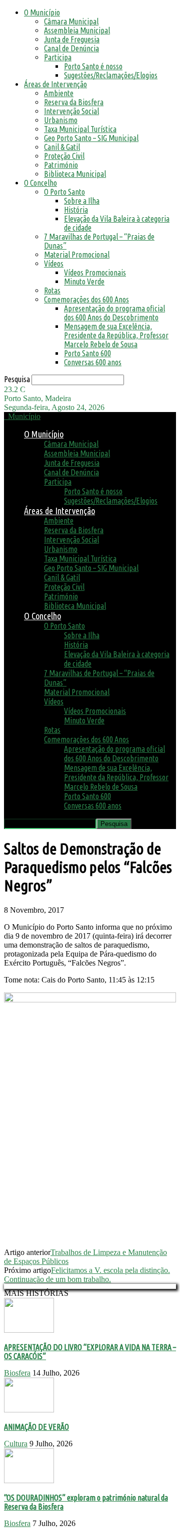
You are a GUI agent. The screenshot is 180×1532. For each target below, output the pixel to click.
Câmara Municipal (71, 21)
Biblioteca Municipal (75, 173)
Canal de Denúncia (71, 48)
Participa (58, 57)
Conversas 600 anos (93, 362)
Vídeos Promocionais (95, 272)
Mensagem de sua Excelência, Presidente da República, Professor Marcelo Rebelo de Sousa (116, 335)
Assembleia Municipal (77, 30)
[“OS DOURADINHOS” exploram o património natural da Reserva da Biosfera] (29, 1480)
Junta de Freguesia (72, 39)
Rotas (52, 290)
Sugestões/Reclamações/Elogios (111, 75)
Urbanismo (61, 120)
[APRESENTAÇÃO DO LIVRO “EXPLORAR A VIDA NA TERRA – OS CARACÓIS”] (29, 1330)
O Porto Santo (64, 191)
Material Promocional (77, 254)
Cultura (16, 1443)
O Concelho (40, 182)
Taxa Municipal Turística (80, 129)
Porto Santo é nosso (93, 66)
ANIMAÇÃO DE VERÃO (36, 1426)
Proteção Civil (64, 155)
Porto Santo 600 (87, 353)
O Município (42, 12)
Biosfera (17, 1373)
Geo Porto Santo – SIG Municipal (91, 138)
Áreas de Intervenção (55, 84)
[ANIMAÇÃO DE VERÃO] (29, 1409)
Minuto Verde (84, 281)
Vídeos (54, 263)
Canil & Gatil (62, 146)
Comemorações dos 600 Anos (86, 299)
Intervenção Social (71, 111)
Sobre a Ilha (82, 200)
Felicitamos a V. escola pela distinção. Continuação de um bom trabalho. (87, 1274)
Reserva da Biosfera (74, 102)
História (76, 209)
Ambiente (59, 93)
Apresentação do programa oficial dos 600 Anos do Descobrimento (114, 313)
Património (61, 164)
